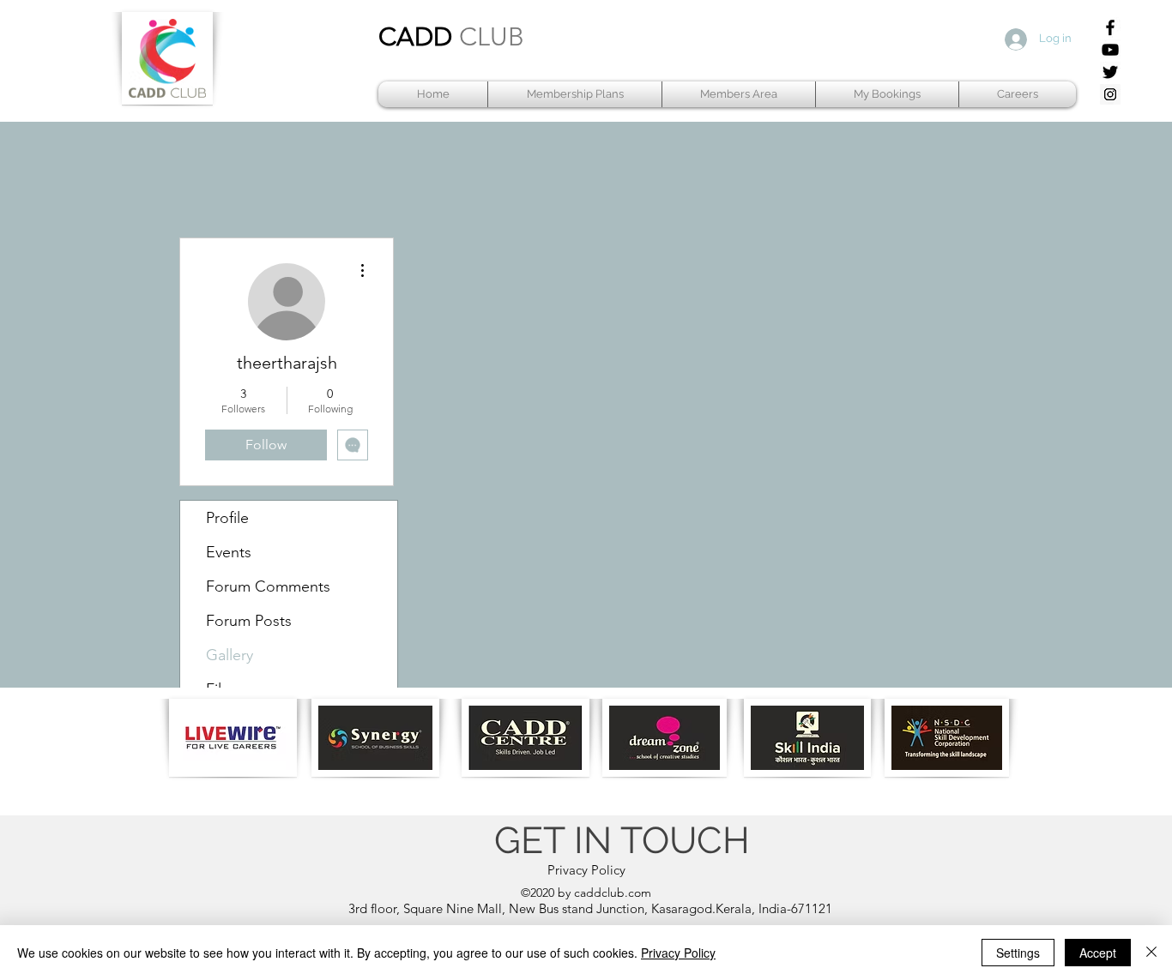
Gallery (229, 655)
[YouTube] (1110, 49)
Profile (227, 517)
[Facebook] (1110, 27)
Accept (1097, 952)
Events (228, 552)
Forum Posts (249, 620)
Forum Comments (268, 586)
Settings (1018, 952)
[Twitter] (1110, 72)
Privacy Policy (678, 952)
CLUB (491, 36)
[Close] (1151, 952)
